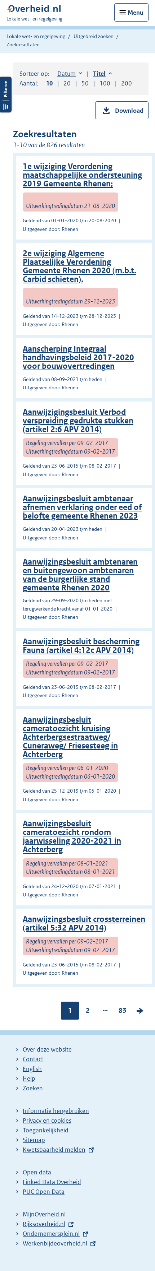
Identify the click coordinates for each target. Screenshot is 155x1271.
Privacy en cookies (47, 1120)
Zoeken (33, 1088)
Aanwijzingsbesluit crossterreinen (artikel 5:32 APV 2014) (84, 923)
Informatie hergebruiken (56, 1111)
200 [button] (126, 83)
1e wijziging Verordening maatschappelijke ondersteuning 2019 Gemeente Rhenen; (82, 175)
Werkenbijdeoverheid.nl (55, 1243)
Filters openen (6, 94)
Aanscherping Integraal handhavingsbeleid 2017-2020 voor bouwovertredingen (78, 357)
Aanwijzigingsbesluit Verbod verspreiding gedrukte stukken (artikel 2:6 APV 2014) (78, 420)
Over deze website (47, 1049)
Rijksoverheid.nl (44, 1224)
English (32, 1069)
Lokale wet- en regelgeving (35, 36)
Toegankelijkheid (45, 1130)
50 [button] (85, 83)
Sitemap (34, 1140)
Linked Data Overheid (52, 1182)
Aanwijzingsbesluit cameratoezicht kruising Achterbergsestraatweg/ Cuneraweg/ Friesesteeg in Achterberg (70, 737)
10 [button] (49, 83)
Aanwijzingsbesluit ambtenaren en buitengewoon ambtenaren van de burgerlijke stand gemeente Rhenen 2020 (80, 575)
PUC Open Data (44, 1192)
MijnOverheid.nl (44, 1214)
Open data (37, 1172)
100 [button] (104, 83)
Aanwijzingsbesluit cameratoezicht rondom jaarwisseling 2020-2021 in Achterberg (72, 836)
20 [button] (67, 83)
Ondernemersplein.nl (51, 1234)
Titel (102, 74)
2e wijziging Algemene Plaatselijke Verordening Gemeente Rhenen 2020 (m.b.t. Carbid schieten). (79, 266)
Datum (69, 74)
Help (29, 1078)
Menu (135, 13)
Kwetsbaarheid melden (54, 1150)
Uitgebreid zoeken (94, 36)
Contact (33, 1059)
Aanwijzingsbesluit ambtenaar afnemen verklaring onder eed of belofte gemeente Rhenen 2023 (82, 507)
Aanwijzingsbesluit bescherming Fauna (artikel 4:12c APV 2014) (81, 646)
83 (123, 1012)
